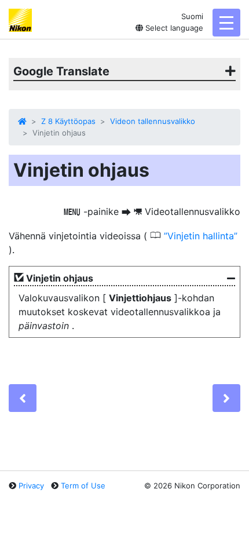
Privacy (31, 485)
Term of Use (83, 485)
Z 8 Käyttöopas (68, 121)
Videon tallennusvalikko (152, 121)
